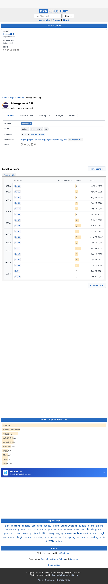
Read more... (54, 565)
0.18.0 (17, 186)
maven (68, 533)
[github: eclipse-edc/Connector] (22, 144)
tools (102, 537)
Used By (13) (45, 115)
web (51, 540)
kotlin (43, 533)
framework (79, 529)
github (90, 529)
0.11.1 (17, 248)
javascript (27, 533)
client (91, 525)
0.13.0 (17, 237)
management (36, 129)
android (15, 525)
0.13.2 (17, 231)
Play (49, 559)
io (15, 533)
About (66, 20)
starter (85, 537)
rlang (41, 537)
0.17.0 (17, 192)
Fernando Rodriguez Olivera (65, 575)
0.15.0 (17, 214)
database (38, 529)
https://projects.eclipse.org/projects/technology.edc (44, 140)
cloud (9, 529)
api (46, 129)
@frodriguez (65, 553)
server (54, 537)
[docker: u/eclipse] (8, 50)
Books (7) (73, 115)
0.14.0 (17, 226)
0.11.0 (17, 254)
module (87, 533)
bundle (82, 525)
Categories (44, 20)
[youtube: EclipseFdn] (18, 50)
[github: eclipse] (4, 50)
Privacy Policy (63, 580)
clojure (99, 525)
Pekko (62, 559)
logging (59, 533)
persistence (9, 537)
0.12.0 (17, 243)
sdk (47, 537)
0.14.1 (17, 220)
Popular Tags (54, 520)
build (56, 525)
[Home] (54, 12)
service (63, 537)
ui (46, 541)
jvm (36, 533)
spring (72, 537)
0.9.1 (17, 271)
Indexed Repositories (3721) (54, 419)
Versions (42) (26, 115)
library (51, 533)
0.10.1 (17, 259)
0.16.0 (17, 203)
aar (7, 525)
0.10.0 (17, 265)
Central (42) (9, 175)
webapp (59, 541)
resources (31, 537)
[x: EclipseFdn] (11, 50)
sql (78, 537)
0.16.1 (17, 197)
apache (26, 525)
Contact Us (50, 580)
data (29, 529)
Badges (59, 115)
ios (19, 533)
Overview (9, 115)
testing (95, 537)
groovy (8, 533)
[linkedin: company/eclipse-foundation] (15, 50)
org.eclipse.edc (17, 97)
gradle (98, 529)
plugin (20, 537)
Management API (22, 103)
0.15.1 (17, 209)
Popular (56, 20)
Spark (55, 559)
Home (4, 97)
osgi (101, 533)
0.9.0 (17, 277)
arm (39, 525)
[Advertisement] (54, 3)
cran (23, 529)
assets (48, 525)
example (57, 529)
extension (68, 529)
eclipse (25, 129)
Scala (43, 559)
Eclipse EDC (8, 34)
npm (95, 533)
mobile (77, 533)
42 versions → (97, 169)
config (16, 529)
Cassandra (74, 559)
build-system (69, 525)
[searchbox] (48, 16)
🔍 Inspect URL (75, 140)
